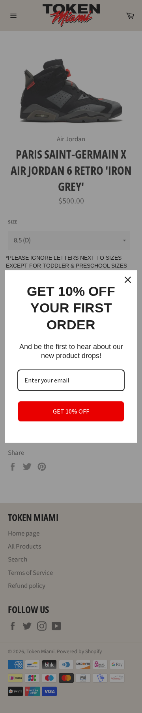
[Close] (127, 279)
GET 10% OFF (71, 411)
